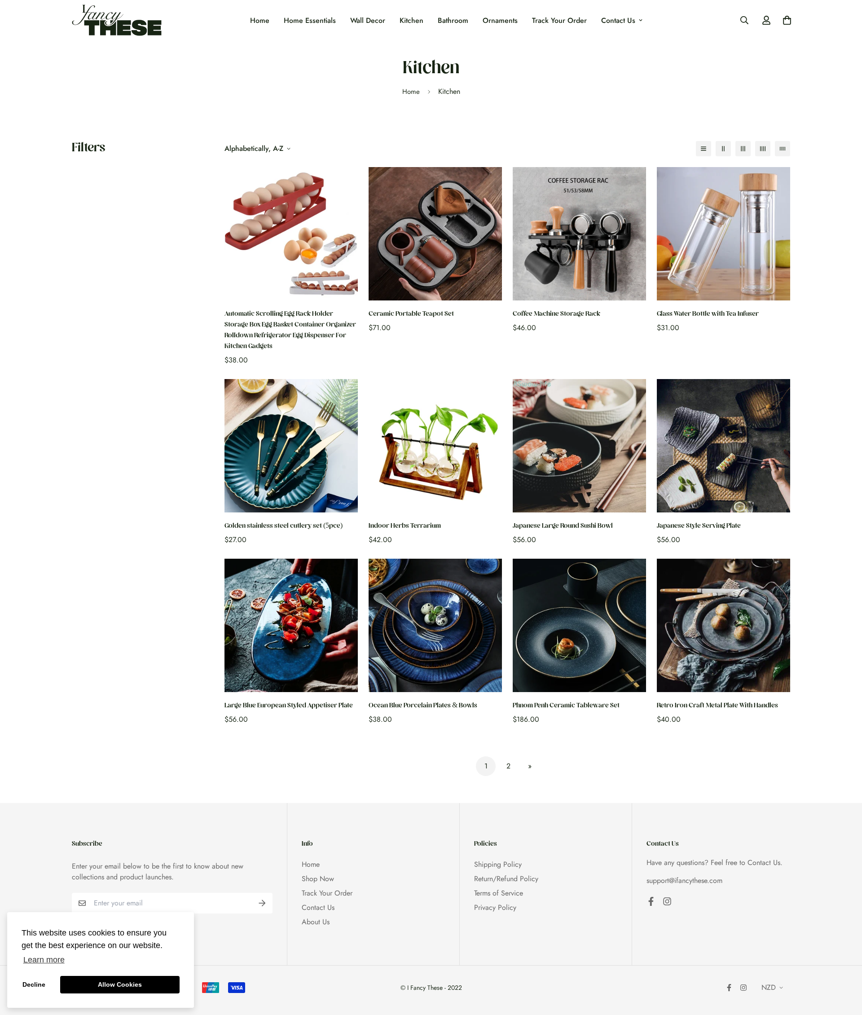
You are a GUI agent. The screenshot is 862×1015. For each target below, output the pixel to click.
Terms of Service (498, 893)
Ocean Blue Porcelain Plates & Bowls (423, 706)
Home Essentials (310, 20)
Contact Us (618, 20)
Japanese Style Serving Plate (699, 526)
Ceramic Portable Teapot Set (411, 314)
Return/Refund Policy (506, 879)
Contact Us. (765, 862)
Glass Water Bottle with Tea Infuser (708, 314)
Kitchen (411, 20)
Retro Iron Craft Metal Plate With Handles (717, 706)
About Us (316, 922)
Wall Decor (367, 20)
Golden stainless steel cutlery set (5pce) (283, 526)
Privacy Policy (495, 907)
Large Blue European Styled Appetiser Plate (288, 706)
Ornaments (500, 20)
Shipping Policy (498, 864)
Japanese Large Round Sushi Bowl (563, 526)
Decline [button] (33, 984)
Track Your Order (559, 20)
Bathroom (453, 20)
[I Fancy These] (117, 20)
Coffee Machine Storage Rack (556, 314)
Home (259, 20)
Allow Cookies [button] (120, 984)
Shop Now (318, 879)
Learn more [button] (44, 959)
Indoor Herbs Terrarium (405, 526)
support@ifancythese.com (684, 880)
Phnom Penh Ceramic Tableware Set (566, 706)
